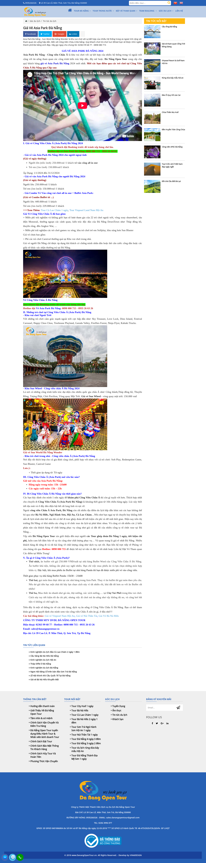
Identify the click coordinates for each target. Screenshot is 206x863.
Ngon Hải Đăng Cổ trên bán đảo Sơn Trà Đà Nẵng (53, 671)
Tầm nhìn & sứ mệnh (41, 718)
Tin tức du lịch (49, 21)
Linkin (74, 34)
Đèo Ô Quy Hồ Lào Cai (171, 95)
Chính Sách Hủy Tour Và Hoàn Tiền (43, 755)
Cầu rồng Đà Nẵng (169, 26)
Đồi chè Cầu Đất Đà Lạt (171, 181)
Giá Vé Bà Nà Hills (109, 615)
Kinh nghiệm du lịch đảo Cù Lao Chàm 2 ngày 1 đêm (55, 652)
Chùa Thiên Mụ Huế (170, 112)
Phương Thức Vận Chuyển (44, 761)
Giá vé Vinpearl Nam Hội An (60, 615)
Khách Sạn (117, 719)
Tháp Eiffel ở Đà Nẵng (40, 663)
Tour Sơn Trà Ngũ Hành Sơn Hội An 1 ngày (83, 728)
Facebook (31, 34)
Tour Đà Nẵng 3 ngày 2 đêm (86, 743)
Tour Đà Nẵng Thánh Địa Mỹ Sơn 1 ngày (84, 757)
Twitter (46, 34)
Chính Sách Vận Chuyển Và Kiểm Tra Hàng (44, 724)
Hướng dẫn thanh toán (42, 706)
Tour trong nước (102, 10)
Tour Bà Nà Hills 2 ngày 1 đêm (84, 721)
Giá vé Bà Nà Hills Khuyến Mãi (44, 679)
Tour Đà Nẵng (81, 10)
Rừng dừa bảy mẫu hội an (172, 77)
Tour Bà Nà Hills (79, 710)
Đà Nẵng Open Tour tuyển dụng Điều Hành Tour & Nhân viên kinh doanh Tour (44, 734)
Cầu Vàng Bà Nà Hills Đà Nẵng (44, 656)
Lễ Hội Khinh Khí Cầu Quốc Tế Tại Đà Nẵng (50, 675)
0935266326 (30, 3)
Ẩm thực (116, 710)
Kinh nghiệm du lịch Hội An (43, 659)
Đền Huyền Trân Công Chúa (173, 129)
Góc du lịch (165, 10)
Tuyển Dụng (118, 706)
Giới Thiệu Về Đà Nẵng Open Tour (42, 712)
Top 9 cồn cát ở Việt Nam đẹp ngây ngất (172, 165)
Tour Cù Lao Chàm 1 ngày (54, 210)
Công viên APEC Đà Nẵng (172, 146)
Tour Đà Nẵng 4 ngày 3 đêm (86, 739)
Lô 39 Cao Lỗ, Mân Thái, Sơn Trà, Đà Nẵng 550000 (63, 3)
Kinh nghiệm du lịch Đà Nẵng (44, 667)
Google (61, 34)
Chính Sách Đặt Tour (41, 741)
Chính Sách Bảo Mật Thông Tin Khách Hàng (44, 747)
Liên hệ (179, 10)
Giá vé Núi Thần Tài (86, 615)
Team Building (147, 10)
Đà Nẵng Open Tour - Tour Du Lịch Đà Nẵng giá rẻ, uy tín (103, 790)
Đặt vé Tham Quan (125, 10)
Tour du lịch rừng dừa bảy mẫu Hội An (85, 749)
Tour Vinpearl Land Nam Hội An (86, 210)
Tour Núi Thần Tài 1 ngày (84, 734)
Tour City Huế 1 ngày (82, 706)
